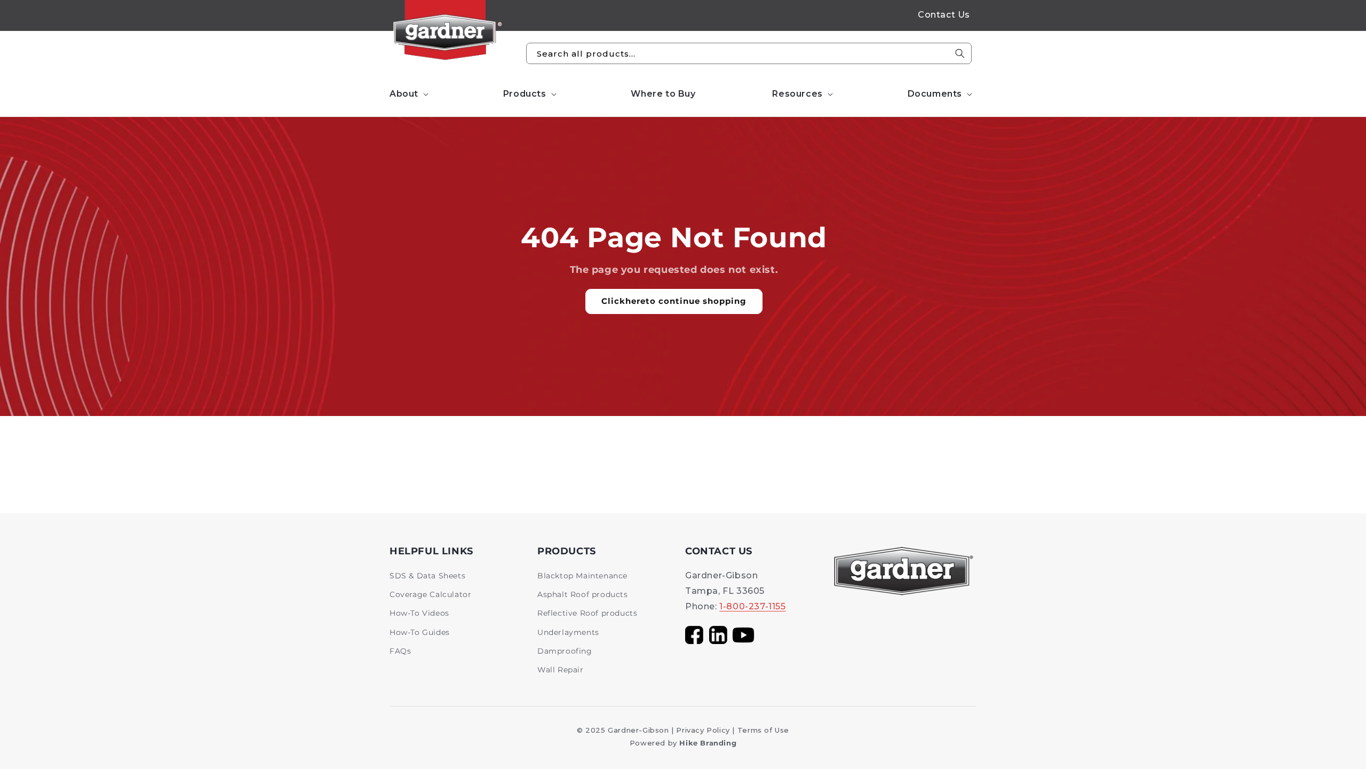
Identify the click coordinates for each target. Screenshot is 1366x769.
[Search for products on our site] (960, 53)
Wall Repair (560, 669)
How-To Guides (420, 632)
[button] (408, 94)
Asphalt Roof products (582, 594)
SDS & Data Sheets (427, 575)
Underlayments (568, 632)
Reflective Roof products (587, 613)
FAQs (400, 651)
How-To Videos (419, 613)
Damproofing (564, 651)
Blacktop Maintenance (582, 575)
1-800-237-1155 (752, 606)
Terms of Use (763, 730)
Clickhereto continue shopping (673, 301)
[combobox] (749, 53)
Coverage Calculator (430, 594)
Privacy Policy (702, 730)
